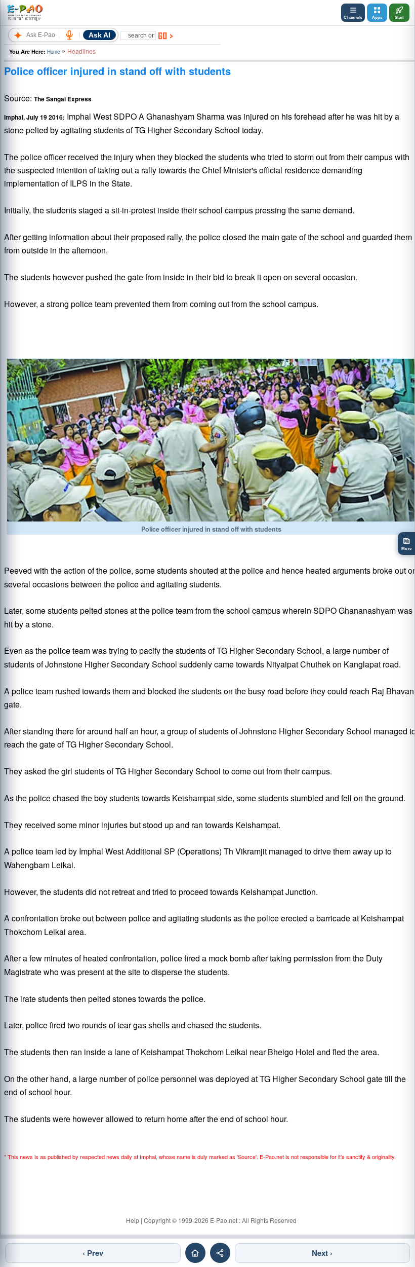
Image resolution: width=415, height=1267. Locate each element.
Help (132, 1220)
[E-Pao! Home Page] (25, 12)
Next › (322, 1252)
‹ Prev (92, 1252)
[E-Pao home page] (195, 1253)
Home (53, 51)
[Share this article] (220, 1253)
